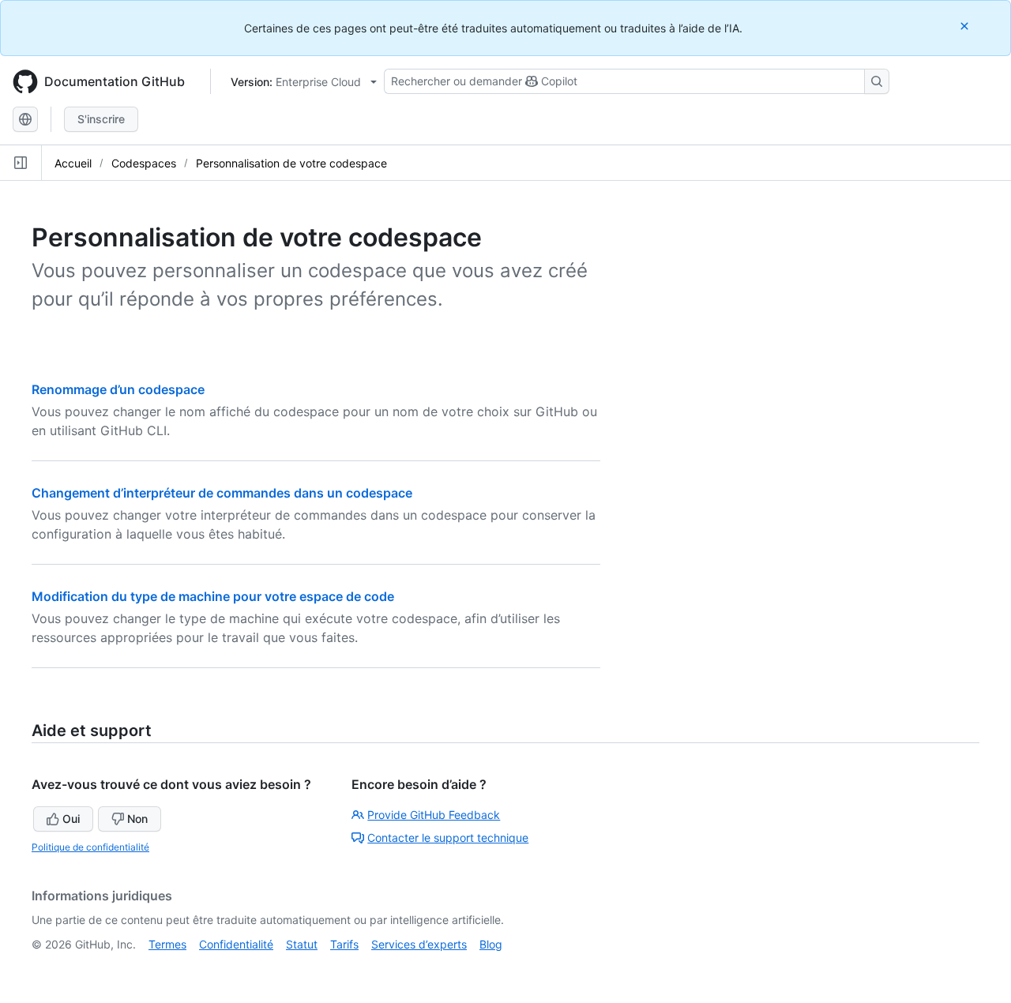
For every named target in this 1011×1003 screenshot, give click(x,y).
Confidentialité (236, 944)
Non (137, 818)
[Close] (966, 26)
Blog (490, 944)
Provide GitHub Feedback (433, 814)
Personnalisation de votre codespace (291, 163)
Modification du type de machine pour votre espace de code (213, 596)
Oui (71, 818)
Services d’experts (419, 944)
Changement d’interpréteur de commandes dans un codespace (222, 493)
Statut (302, 944)
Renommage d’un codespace (118, 389)
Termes (167, 944)
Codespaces (143, 163)
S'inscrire (101, 119)
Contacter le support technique (447, 837)
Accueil (73, 163)
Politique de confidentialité (90, 847)
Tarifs (344, 944)
